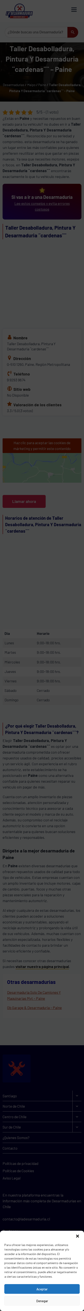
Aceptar (42, 1289)
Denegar (42, 1301)
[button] (77, 1236)
